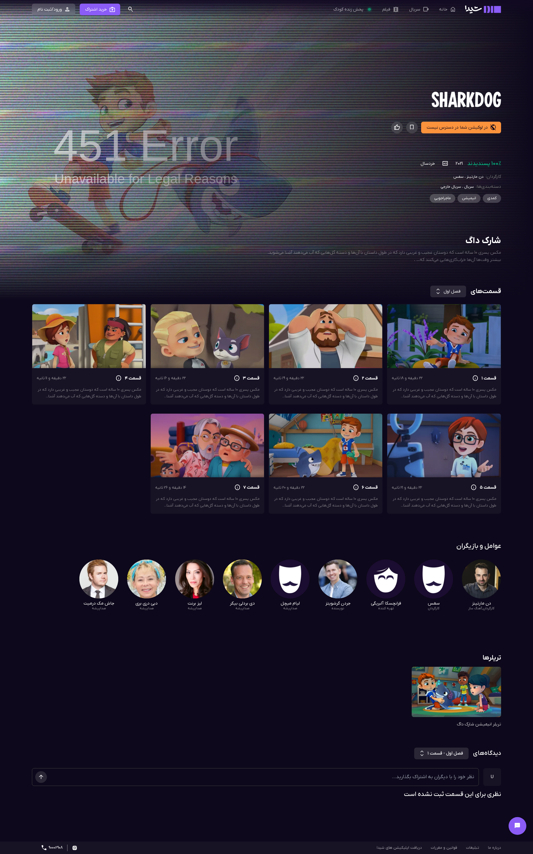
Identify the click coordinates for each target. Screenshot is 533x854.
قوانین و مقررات (444, 847)
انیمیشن (469, 198)
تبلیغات (472, 847)
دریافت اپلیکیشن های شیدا (399, 847)
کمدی (492, 198)
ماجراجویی (442, 198)
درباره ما (494, 847)
